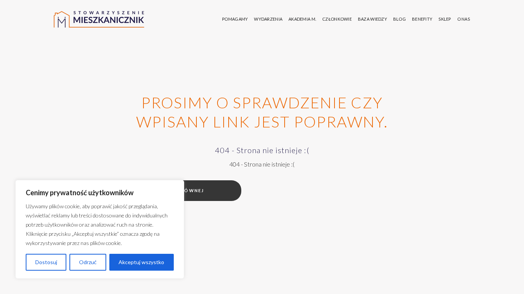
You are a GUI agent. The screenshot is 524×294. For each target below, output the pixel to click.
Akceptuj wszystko (141, 262)
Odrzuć (88, 262)
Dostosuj (46, 262)
